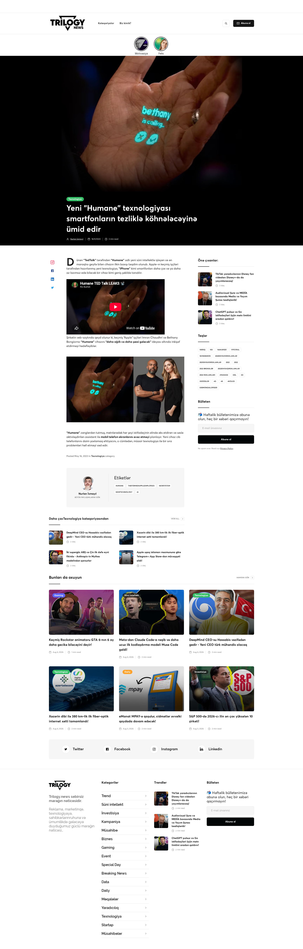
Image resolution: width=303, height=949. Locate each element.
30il (234, 375)
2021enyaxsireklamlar (210, 362)
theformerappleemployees (141, 486)
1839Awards (205, 356)
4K (222, 381)
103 (211, 350)
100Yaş (202, 350)
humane (119, 486)
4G (215, 381)
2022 (228, 362)
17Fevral (235, 350)
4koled (231, 381)
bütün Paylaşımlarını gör (87, 497)
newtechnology (124, 492)
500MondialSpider (208, 388)
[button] (106, 23)
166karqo (222, 350)
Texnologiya (75, 199)
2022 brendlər (206, 369)
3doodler (204, 381)
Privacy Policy (226, 448)
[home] (68, 23)
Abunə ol (246, 23)
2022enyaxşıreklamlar (229, 369)
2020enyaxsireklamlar (226, 356)
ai (138, 492)
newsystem (164, 486)
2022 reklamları (207, 375)
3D (242, 375)
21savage (224, 375)
